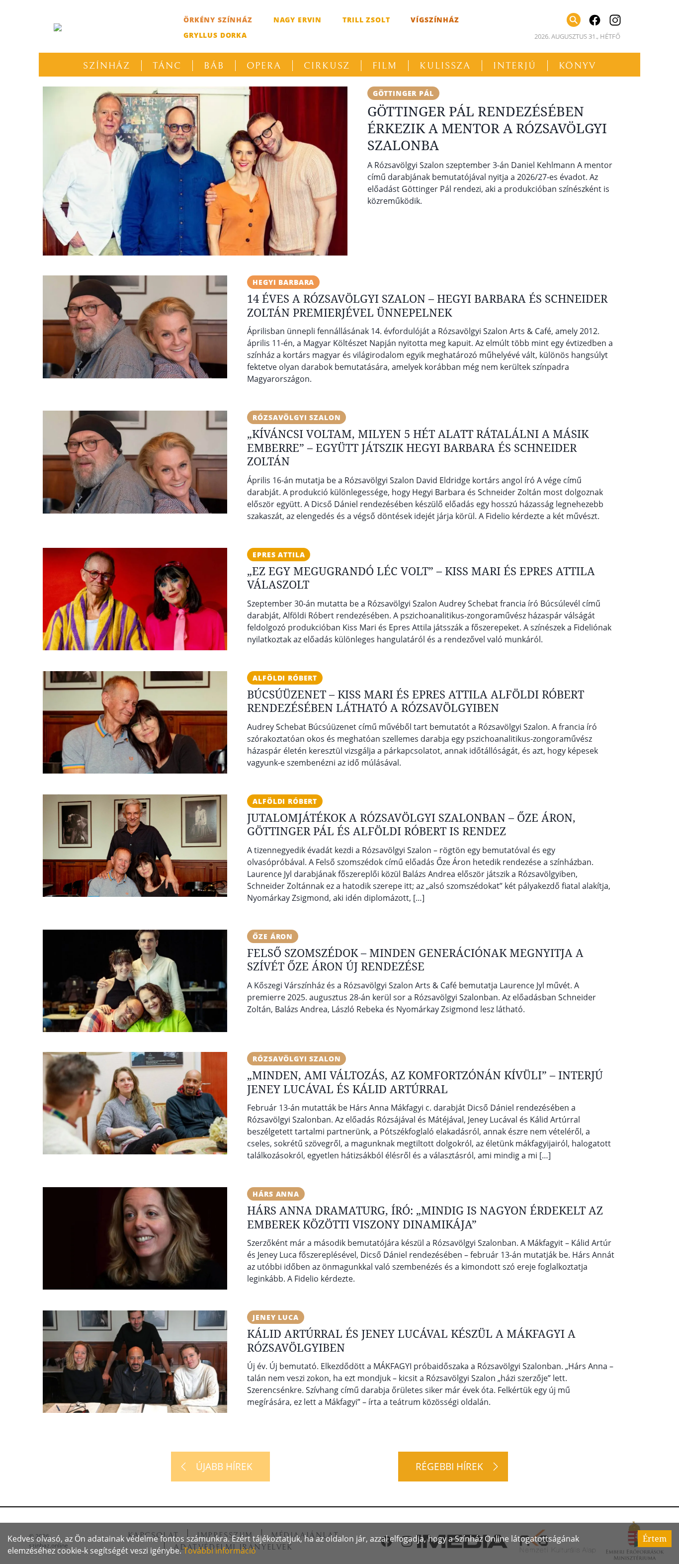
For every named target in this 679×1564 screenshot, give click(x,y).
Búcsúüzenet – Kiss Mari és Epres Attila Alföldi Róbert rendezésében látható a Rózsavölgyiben (415, 701)
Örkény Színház (218, 19)
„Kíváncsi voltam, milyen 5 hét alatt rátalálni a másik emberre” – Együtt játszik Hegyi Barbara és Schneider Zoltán (418, 447)
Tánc (167, 65)
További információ (219, 1550)
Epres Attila (279, 554)
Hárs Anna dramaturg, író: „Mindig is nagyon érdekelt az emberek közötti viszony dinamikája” (425, 1217)
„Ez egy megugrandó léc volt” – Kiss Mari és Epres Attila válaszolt (421, 577)
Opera (264, 65)
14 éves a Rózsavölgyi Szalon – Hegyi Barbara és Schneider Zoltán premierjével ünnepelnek (427, 305)
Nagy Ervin (297, 19)
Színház (106, 65)
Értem (655, 1538)
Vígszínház (435, 19)
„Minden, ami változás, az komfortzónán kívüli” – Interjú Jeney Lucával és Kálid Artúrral (425, 1081)
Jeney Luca (275, 1317)
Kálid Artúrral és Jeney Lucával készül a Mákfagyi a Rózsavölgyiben (411, 1340)
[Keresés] (574, 20)
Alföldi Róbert (285, 678)
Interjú (514, 65)
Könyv (577, 65)
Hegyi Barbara (283, 282)
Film (384, 65)
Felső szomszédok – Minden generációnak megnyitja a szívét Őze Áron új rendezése (415, 959)
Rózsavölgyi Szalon (296, 417)
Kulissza (445, 65)
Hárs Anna (276, 1194)
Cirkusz (327, 65)
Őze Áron (273, 936)
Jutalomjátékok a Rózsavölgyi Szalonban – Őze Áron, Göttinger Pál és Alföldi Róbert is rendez (411, 824)
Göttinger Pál (403, 93)
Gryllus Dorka (215, 35)
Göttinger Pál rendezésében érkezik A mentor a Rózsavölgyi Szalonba (487, 128)
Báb (214, 65)
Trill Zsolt (366, 19)
